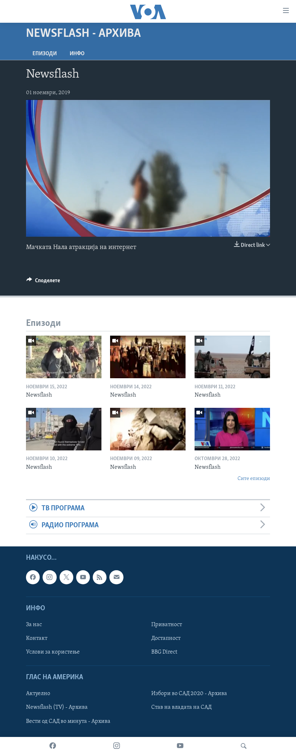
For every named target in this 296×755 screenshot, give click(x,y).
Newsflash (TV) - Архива (57, 708)
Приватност (166, 625)
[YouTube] (180, 746)
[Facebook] (53, 746)
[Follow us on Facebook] (33, 577)
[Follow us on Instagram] (49, 577)
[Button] (43, 282)
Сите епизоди (254, 478)
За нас (34, 625)
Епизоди (44, 54)
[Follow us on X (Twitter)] (66, 577)
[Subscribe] (116, 577)
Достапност (165, 638)
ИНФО (77, 54)
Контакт (36, 638)
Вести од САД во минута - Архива (68, 721)
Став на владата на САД (181, 708)
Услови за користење (53, 652)
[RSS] (99, 577)
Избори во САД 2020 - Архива (189, 694)
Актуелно (38, 694)
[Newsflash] (63, 357)
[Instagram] (116, 746)
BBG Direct (164, 652)
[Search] (243, 746)
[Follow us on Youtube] (83, 577)
